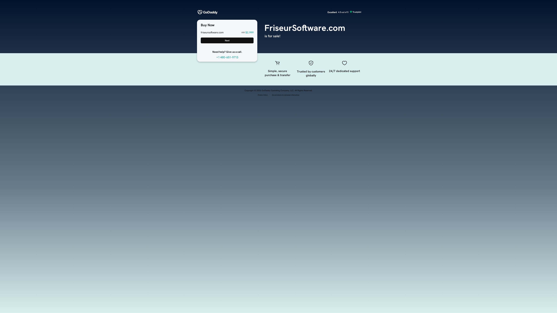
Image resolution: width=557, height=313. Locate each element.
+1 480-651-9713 (227, 57)
